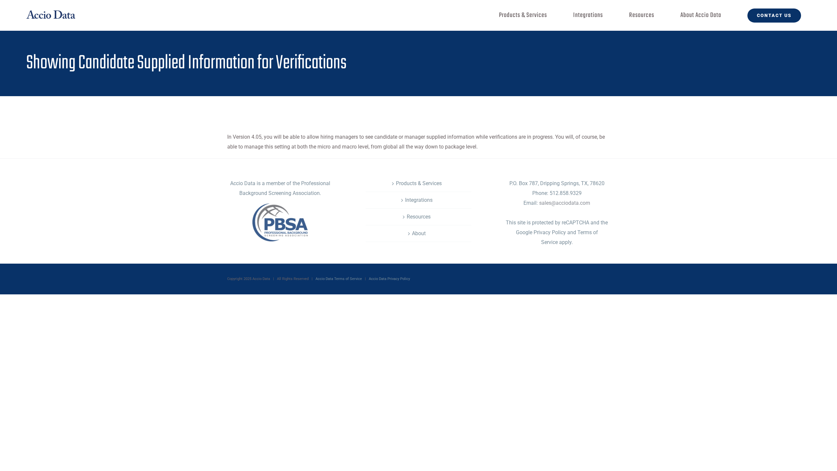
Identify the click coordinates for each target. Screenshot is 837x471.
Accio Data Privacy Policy (389, 279)
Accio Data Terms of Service (339, 279)
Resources (419, 217)
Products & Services (419, 183)
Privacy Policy (549, 232)
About (419, 233)
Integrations (419, 200)
